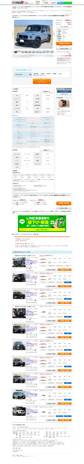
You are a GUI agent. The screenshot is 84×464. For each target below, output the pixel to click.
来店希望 (48, 73)
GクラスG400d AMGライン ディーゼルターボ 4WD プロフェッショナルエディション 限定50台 (32, 361)
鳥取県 (50, 433)
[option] (33, 34)
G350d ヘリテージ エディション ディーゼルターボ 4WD (22, 444)
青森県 (24, 432)
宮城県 (31, 432)
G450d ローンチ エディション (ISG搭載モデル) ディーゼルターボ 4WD (50, 442)
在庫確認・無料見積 (64, 43)
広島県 (61, 433)
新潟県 (20, 433)
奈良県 (61, 432)
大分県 (61, 436)
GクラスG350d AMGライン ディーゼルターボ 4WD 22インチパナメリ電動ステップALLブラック (32, 262)
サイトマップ (32, 456)
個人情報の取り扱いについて (25, 456)
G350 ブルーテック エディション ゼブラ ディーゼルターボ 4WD (43, 445)
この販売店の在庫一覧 (64, 94)
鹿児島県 (50, 437)
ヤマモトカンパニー (60, 109)
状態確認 (54, 73)
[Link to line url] (42, 231)
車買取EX (21, 455)
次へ (42, 81)
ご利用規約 (18, 456)
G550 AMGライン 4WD (60, 444)
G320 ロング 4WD (28, 445)
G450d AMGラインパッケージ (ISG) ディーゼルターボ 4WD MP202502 (25, 442)
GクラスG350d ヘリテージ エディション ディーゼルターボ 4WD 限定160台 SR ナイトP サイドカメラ (32, 378)
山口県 (65, 433)
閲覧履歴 (46, 2)
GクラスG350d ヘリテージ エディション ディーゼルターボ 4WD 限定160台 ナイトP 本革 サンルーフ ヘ (32, 328)
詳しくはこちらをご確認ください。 (25, 57)
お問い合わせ (14, 456)
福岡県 (50, 436)
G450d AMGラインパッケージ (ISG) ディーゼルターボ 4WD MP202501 (25, 443)
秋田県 (27, 432)
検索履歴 (54, 2)
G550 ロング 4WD (61, 443)
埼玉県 (24, 434)
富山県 (24, 433)
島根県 (54, 433)
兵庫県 (50, 432)
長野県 (35, 433)
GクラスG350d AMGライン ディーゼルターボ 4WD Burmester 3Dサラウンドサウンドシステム (32, 313)
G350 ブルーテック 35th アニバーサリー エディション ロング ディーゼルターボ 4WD (27, 446)
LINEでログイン (68, 2)
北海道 (20, 432)
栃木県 (39, 434)
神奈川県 (31, 434)
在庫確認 (36, 73)
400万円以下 (15, 451)
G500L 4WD (50, 446)
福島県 (39, 432)
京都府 (54, 432)
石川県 (27, 433)
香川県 (50, 434)
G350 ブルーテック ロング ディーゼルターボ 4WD (21, 441)
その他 (60, 73)
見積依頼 (42, 73)
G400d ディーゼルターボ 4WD (43, 443)
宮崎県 (69, 436)
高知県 (57, 434)
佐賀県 (54, 436)
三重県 (27, 437)
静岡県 (31, 437)
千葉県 (27, 434)
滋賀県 (57, 432)
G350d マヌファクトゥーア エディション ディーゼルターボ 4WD (44, 444)
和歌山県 (65, 432)
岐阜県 (24, 437)
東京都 (20, 434)
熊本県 (57, 436)
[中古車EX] (18, 2)
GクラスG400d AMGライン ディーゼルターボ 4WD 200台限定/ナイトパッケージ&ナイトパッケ (32, 395)
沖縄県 (54, 437)
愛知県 (20, 437)
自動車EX (13, 455)
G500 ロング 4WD (53, 443)
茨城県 (35, 434)
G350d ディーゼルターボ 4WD (18, 445)
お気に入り (61, 2)
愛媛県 (54, 434)
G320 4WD (45, 446)
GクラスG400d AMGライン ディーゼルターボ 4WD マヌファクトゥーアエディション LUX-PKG (32, 294)
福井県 (31, 433)
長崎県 (65, 436)
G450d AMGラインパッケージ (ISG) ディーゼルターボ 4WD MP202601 (43, 441)
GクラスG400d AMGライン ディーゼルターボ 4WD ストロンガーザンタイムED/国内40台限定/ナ (32, 411)
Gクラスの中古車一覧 (64, 91)
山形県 (35, 432)
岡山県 (57, 433)
